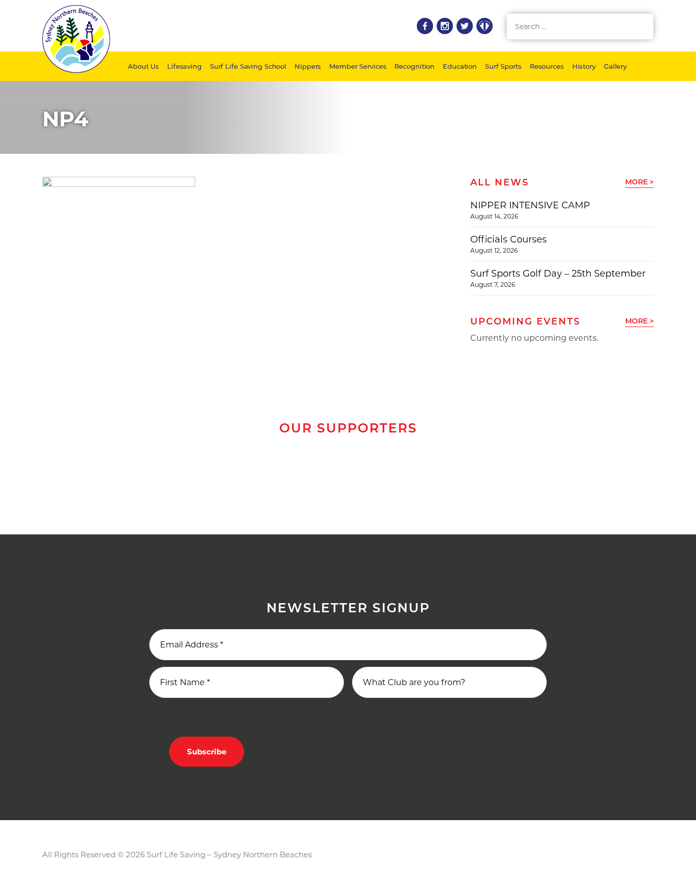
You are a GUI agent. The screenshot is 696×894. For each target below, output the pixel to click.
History (584, 66)
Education (460, 66)
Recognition (414, 66)
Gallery (615, 66)
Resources (547, 66)
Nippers (308, 66)
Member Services (357, 66)
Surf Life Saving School (248, 66)
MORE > (639, 181)
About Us (143, 66)
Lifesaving (184, 66)
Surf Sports (503, 66)
